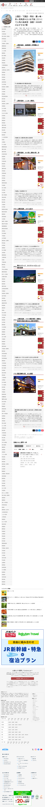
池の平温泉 (4, 295)
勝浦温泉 (3, 471)
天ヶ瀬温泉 (4, 569)
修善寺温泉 (4, 346)
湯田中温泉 (4, 286)
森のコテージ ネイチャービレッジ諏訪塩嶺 (28, 266)
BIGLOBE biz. (6, 775)
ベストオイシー (35, 709)
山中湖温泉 (4, 238)
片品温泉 (3, 185)
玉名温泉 (3, 550)
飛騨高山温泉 (4, 399)
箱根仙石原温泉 (5, 228)
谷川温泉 (3, 190)
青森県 (12, 719)
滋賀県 (10, 734)
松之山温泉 (4, 312)
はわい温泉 (4, 488)
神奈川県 (19, 724)
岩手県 (15, 719)
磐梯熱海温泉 (4, 146)
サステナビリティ (21, 778)
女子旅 (32, 462)
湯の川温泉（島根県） (6, 495)
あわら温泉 (4, 336)
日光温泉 (3, 166)
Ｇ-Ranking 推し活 (36, 717)
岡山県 (16, 737)
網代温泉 (3, 351)
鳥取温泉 (3, 485)
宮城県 (18, 719)
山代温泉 (3, 329)
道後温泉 (3, 519)
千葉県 (13, 724)
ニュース (20, 780)
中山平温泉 (4, 84)
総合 (33, 449)
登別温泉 (3, 31)
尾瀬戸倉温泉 (4, 182)
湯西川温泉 (4, 168)
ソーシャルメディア (22, 785)
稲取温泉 (3, 360)
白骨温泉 (3, 245)
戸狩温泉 (3, 267)
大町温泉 (3, 252)
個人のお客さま (5, 754)
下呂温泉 (3, 389)
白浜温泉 (3, 468)
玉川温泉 (3, 91)
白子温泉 (3, 206)
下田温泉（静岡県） (5, 348)
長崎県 (14, 743)
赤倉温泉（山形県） (5, 103)
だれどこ (34, 702)
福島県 (28, 719)
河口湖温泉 (4, 233)
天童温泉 (3, 118)
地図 (40, 62)
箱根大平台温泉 (5, 223)
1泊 (34, 464)
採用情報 (20, 781)
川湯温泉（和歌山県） (6, 473)
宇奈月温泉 (4, 315)
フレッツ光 (6, 778)
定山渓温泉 (4, 29)
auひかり (5, 760)
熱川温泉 (3, 387)
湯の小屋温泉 (4, 194)
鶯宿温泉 (3, 67)
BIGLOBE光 (6, 758)
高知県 (19, 739)
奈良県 (23, 734)
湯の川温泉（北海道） (6, 36)
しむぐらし (34, 760)
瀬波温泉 (3, 307)
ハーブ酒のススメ (36, 720)
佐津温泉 (3, 459)
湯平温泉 (3, 579)
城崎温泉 (3, 447)
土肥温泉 (3, 379)
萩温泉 (3, 507)
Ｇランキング (35, 701)
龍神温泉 (3, 478)
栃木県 (10, 722)
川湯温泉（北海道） (5, 43)
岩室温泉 (3, 298)
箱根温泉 (3, 214)
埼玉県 (10, 724)
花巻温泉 (3, 72)
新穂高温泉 (4, 394)
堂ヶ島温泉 (4, 382)
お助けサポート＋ (21, 758)
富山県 (10, 729)
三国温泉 (3, 339)
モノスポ (34, 710)
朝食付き (21, 464)
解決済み (38, 446)
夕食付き (26, 464)
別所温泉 (3, 281)
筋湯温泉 (3, 572)
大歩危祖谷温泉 (5, 512)
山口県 (23, 737)
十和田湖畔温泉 (5, 65)
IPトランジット (7, 787)
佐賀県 (11, 743)
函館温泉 (3, 53)
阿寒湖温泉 (4, 38)
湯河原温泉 (4, 216)
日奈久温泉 (4, 557)
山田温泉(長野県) (5, 288)
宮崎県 (22, 743)
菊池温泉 (3, 545)
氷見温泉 (3, 317)
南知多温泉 (4, 408)
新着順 (20, 449)
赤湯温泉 (3, 106)
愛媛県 (16, 739)
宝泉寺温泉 (4, 576)
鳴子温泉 (3, 74)
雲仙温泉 (3, 536)
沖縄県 (28, 743)
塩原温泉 (3, 156)
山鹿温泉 (3, 562)
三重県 (19, 732)
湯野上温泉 (4, 149)
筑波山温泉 (4, 197)
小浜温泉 (3, 538)
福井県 (16, 729)
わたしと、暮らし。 (36, 706)
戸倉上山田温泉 (5, 269)
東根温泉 (3, 120)
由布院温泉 (4, 567)
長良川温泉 (4, 401)
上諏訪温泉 (4, 257)
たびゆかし (34, 716)
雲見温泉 (3, 375)
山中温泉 (3, 322)
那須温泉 (3, 163)
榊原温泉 (3, 418)
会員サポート (34, 778)
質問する (31, 1)
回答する (26, 1)
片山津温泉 (4, 327)
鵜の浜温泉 (4, 300)
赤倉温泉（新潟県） (5, 293)
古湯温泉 (3, 533)
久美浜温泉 (4, 432)
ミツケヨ (34, 714)
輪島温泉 (3, 334)
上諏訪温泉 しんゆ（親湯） (26, 100)
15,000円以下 (22, 466)
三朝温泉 (3, 480)
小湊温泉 (3, 204)
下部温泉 (3, 235)
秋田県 (21, 719)
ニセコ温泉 (4, 50)
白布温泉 (3, 115)
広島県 (19, 737)
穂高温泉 (3, 283)
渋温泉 (3, 259)
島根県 (13, 737)
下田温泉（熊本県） (5, 548)
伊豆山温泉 (4, 355)
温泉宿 (35, 462)
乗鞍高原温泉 (4, 271)
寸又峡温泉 (4, 377)
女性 (23, 456)
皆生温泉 (3, 483)
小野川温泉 (4, 110)
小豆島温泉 (4, 516)
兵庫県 (19, 734)
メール (33, 776)
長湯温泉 (3, 574)
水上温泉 (3, 192)
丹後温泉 (3, 440)
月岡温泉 (3, 291)
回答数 (23, 449)
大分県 (19, 743)
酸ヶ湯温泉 (4, 55)
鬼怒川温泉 (4, 151)
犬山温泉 (3, 403)
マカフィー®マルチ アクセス (8, 789)
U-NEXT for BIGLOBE (22, 766)
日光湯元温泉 (4, 154)
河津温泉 (3, 370)
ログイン (42, 1)
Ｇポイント (34, 699)
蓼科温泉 (3, 264)
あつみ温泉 (4, 108)
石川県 (13, 729)
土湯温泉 (3, 142)
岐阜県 (13, 732)
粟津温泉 (3, 324)
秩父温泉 (3, 199)
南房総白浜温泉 (5, 209)
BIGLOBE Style (21, 783)
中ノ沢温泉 (4, 144)
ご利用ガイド (35, 696)
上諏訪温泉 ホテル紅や (25, 209)
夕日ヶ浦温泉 (4, 442)
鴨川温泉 (3, 202)
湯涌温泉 (3, 331)
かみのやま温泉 (5, 113)
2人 (21, 456)
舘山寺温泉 (4, 372)
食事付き (30, 464)
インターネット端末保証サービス (23, 761)
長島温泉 (3, 420)
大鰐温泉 (3, 60)
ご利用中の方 (33, 772)
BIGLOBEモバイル (7, 762)
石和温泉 (11, 705)
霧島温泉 (3, 584)
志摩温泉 (3, 415)
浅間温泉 (3, 247)
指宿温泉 (3, 581)
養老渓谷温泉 (4, 211)
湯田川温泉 (4, 125)
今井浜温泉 (4, 363)
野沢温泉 (24, 704)
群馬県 (13, 722)
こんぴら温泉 (4, 514)
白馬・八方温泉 (5, 274)
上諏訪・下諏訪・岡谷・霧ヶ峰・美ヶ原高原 (27, 458)
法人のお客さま (5, 772)
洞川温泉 (3, 466)
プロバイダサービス (7, 780)
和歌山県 (26, 734)
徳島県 (10, 739)
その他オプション (21, 768)
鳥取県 (10, 737)
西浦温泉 (3, 406)
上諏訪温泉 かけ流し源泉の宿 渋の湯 (28, 153)
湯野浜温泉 (4, 127)
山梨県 (10, 727)
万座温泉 (3, 175)
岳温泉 (3, 139)
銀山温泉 (3, 101)
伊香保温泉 (4, 173)
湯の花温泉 (4, 444)
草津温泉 (3, 170)
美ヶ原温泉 (4, 250)
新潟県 (16, 727)
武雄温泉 (3, 531)
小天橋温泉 (4, 435)
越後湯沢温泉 (4, 303)
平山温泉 (3, 560)
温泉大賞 (34, 758)
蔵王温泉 (3, 98)
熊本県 (16, 743)
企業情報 (18, 772)
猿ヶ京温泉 (4, 187)
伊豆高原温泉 (4, 353)
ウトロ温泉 (4, 41)
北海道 (9, 719)
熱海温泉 (3, 341)
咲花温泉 (3, 305)
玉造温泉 (3, 490)
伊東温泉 (3, 343)
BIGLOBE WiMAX (7, 763)
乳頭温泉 (3, 89)
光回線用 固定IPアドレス (8, 781)
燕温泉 (3, 310)
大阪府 (16, 734)
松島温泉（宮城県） (5, 86)
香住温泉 (3, 456)
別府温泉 (3, 564)
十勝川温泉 (4, 33)
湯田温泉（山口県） (5, 509)
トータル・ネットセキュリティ (23, 764)
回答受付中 (28, 446)
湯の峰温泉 (4, 476)
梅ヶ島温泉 (4, 367)
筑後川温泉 (4, 524)
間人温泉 (3, 437)
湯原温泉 (3, 497)
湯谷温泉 (3, 411)
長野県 (31, 456)
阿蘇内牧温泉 (4, 543)
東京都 (16, 724)
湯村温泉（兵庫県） (5, 464)
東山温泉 (3, 130)
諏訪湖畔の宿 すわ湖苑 (25, 373)
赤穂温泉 (3, 452)
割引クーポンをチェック (41, 78)
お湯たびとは (35, 695)
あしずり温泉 (4, 521)
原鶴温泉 (3, 526)
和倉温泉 (3, 319)
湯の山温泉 (4, 423)
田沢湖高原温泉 (5, 96)
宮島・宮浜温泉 (5, 502)
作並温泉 (3, 79)
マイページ (38, 1)
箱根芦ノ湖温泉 (5, 221)
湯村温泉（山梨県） (5, 240)
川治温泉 (3, 158)
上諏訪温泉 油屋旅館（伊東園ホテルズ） (28, 46)
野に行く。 (34, 712)
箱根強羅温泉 (4, 226)
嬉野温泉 (3, 528)
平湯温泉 (3, 391)
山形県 (24, 719)
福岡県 (8, 743)
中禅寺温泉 (4, 161)
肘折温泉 (3, 122)
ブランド (20, 776)
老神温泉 (3, 180)
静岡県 (10, 732)
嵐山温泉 (3, 430)
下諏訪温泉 (4, 262)
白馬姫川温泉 (4, 276)
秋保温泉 (3, 77)
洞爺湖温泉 (4, 48)
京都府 (13, 734)
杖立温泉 (3, 552)
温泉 (28, 462)
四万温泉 (3, 178)
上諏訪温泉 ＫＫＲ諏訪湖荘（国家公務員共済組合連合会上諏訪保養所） (29, 320)
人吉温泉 (3, 555)
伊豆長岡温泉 (4, 358)
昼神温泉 (3, 279)
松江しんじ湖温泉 (5, 492)
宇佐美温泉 (4, 365)
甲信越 (27, 456)
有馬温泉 (3, 449)
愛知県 (16, 732)
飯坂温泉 (3, 134)
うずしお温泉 (4, 454)
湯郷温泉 (3, 500)
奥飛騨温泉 (4, 396)
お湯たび (34, 705)
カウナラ (34, 713)
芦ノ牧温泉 (4, 132)
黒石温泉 (3, 62)
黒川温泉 (3, 540)
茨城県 (16, 722)
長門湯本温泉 (4, 504)
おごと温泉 (4, 425)
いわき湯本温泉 (5, 137)
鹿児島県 (25, 743)
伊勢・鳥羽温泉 (5, 413)
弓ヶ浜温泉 (4, 384)
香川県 (13, 739)
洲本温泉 (3, 461)
